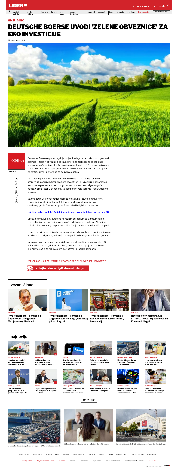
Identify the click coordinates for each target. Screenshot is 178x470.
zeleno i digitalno (74, 13)
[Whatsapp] (16, 196)
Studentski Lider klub (136, 454)
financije (44, 12)
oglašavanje (97, 461)
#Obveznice (33, 261)
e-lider (62, 461)
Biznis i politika (24, 454)
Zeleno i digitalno (78, 454)
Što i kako (66, 454)
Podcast (101, 454)
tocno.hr (152, 461)
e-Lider (136, 6)
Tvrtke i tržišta (37, 454)
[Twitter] (16, 183)
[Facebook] (16, 178)
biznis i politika (16, 13)
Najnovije (19, 336)
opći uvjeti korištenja (113, 461)
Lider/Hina (12, 171)
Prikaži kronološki (161, 12)
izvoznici (120, 12)
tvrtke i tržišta (30, 13)
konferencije (143, 12)
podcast (101, 12)
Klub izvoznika (121, 454)
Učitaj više (89, 400)
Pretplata (144, 6)
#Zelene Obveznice (82, 261)
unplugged (90, 12)
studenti (131, 12)
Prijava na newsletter (45, 461)
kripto (54, 12)
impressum (84, 461)
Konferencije (151, 454)
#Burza (45, 261)
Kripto (57, 454)
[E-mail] (16, 192)
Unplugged (91, 454)
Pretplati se (27, 461)
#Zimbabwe (100, 261)
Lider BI (110, 13)
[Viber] (16, 201)
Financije (48, 454)
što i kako (62, 13)
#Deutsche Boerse (61, 261)
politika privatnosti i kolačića (134, 461)
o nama (72, 461)
